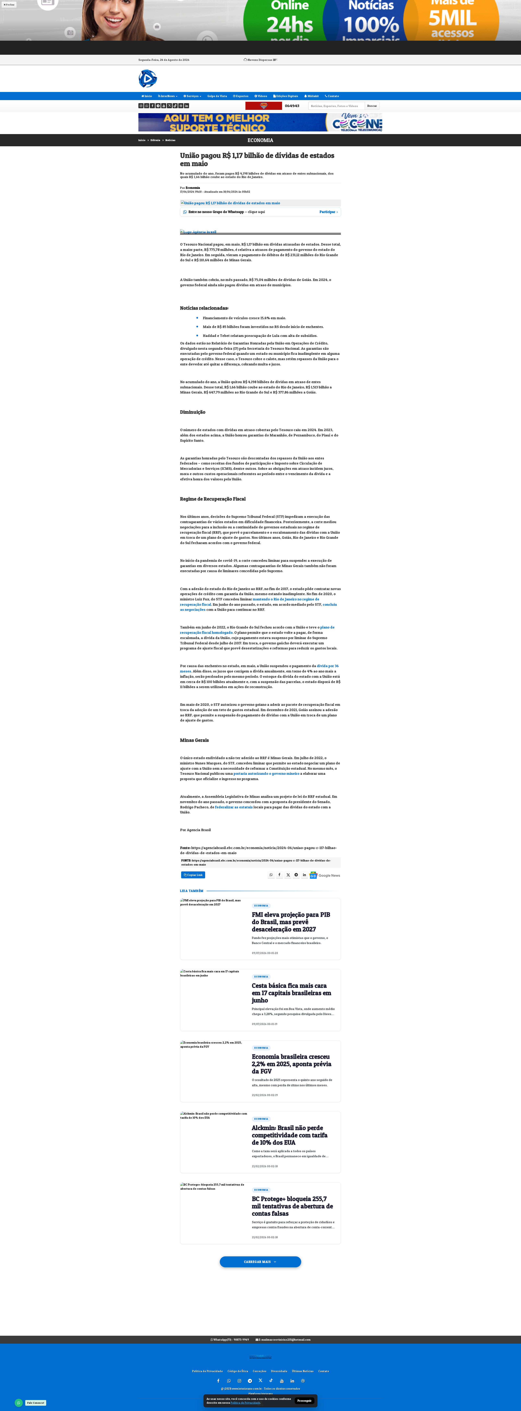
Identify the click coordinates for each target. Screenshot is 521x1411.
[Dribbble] (180, 105)
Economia (260, 140)
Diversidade (279, 1371)
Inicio (148, 96)
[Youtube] (163, 105)
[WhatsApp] (19, 1403)
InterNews (167, 96)
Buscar (372, 105)
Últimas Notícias (303, 1371)
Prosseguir (305, 1400)
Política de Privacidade (207, 1371)
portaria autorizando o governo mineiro (266, 773)
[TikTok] (175, 105)
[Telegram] (158, 105)
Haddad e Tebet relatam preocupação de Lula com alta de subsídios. (260, 335)
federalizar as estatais (234, 807)
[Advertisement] (260, 1305)
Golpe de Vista (217, 96)
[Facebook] (152, 105)
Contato (333, 96)
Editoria (155, 140)
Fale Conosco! (35, 1402)
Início (141, 140)
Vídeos (262, 96)
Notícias (170, 140)
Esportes (241, 96)
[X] (169, 105)
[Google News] (324, 875)
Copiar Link (194, 875)
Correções (259, 1371)
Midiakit (313, 96)
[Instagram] (140, 105)
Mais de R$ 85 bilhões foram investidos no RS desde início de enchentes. (263, 327)
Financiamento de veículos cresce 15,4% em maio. (244, 318)
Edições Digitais (287, 96)
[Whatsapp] (146, 105)
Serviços (192, 96)
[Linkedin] (186, 105)
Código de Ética (238, 1371)
